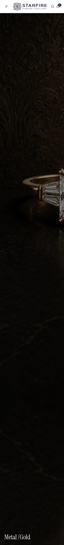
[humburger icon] (6, 6)
